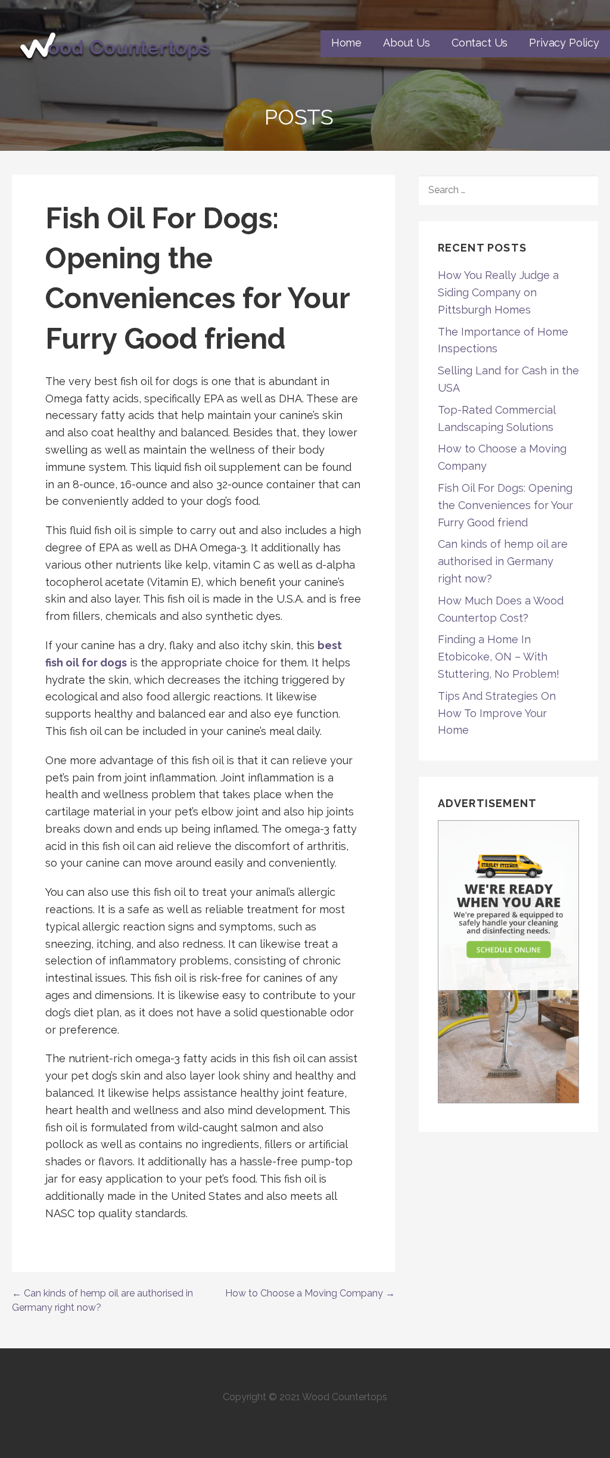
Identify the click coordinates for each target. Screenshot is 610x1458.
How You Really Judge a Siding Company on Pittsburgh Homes (498, 292)
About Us (406, 42)
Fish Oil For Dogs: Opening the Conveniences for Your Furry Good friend (505, 505)
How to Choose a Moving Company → (310, 1293)
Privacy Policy (564, 42)
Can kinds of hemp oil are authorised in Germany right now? (503, 561)
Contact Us (480, 42)
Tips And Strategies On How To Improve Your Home (497, 713)
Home (346, 42)
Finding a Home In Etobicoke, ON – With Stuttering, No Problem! (498, 656)
